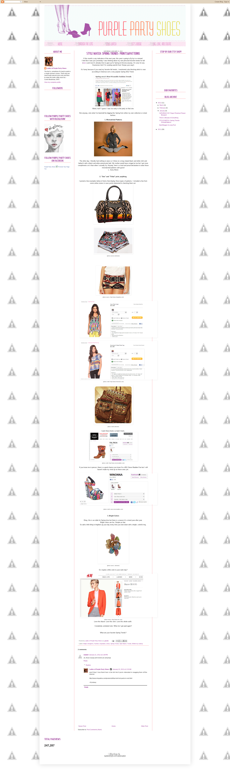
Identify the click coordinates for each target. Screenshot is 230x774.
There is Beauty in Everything (168, 118)
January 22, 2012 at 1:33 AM (122, 669)
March (162, 105)
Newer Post (82, 726)
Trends (129, 643)
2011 (160, 129)
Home (114, 726)
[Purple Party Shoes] (57, 167)
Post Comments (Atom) (94, 729)
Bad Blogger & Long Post (167, 125)
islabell (86, 655)
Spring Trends (115, 643)
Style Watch (123, 643)
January (162, 111)
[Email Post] (113, 641)
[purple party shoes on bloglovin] (53, 152)
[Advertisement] (53, 209)
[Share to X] (121, 641)
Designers (90, 643)
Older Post (144, 726)
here (84, 63)
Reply (85, 661)
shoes (108, 643)
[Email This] (117, 641)
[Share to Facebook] (124, 641)
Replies (88, 665)
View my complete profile (52, 82)
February (163, 108)
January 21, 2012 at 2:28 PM (98, 655)
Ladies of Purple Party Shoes (93, 641)
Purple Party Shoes (50, 167)
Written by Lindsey (137, 643)
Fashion (96, 643)
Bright (85, 643)
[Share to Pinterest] (126, 641)
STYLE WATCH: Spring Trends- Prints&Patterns (169, 121)
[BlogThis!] (119, 641)
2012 (160, 103)
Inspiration (103, 643)
